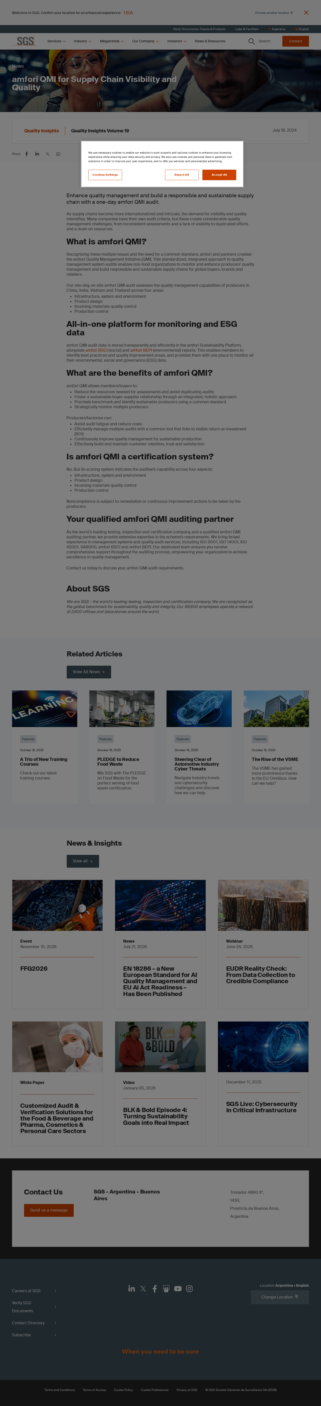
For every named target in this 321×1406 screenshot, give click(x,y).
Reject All (182, 175)
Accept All (219, 175)
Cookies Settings (105, 175)
